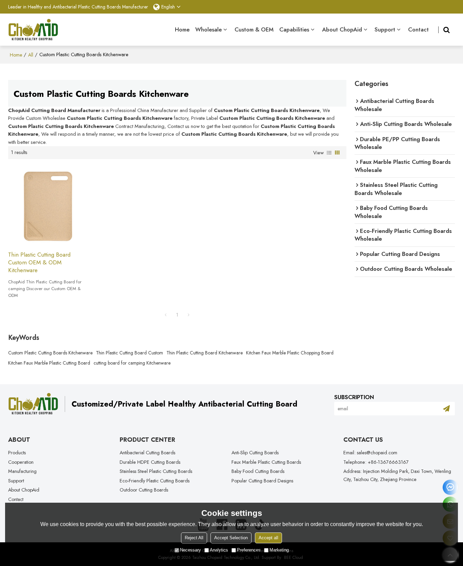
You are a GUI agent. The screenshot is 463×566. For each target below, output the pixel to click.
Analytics (219, 549)
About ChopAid (342, 29)
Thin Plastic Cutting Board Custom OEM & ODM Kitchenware (39, 263)
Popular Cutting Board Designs (262, 480)
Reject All (194, 537)
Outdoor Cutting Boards (144, 489)
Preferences (249, 549)
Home (182, 29)
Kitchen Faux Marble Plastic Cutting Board (49, 363)
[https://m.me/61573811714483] (450, 487)
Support (385, 29)
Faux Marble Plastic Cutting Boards (266, 462)
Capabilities (294, 29)
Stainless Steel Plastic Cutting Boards (156, 471)
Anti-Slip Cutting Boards (255, 452)
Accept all (268, 537)
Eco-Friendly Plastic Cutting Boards (154, 480)
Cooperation (21, 462)
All (30, 54)
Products (17, 452)
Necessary (190, 549)
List (329, 152)
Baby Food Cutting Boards (258, 471)
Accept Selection (231, 537)
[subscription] (446, 408)
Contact (418, 29)
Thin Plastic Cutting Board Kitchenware (204, 352)
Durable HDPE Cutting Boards (150, 462)
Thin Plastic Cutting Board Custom (129, 352)
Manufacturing (22, 471)
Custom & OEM (254, 29)
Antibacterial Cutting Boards (147, 452)
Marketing (279, 549)
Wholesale (208, 29)
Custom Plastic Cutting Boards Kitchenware (50, 352)
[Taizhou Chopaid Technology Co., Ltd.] (33, 30)
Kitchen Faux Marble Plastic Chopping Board (290, 352)
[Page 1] (166, 315)
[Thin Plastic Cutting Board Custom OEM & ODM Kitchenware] (48, 205)
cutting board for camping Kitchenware (132, 363)
